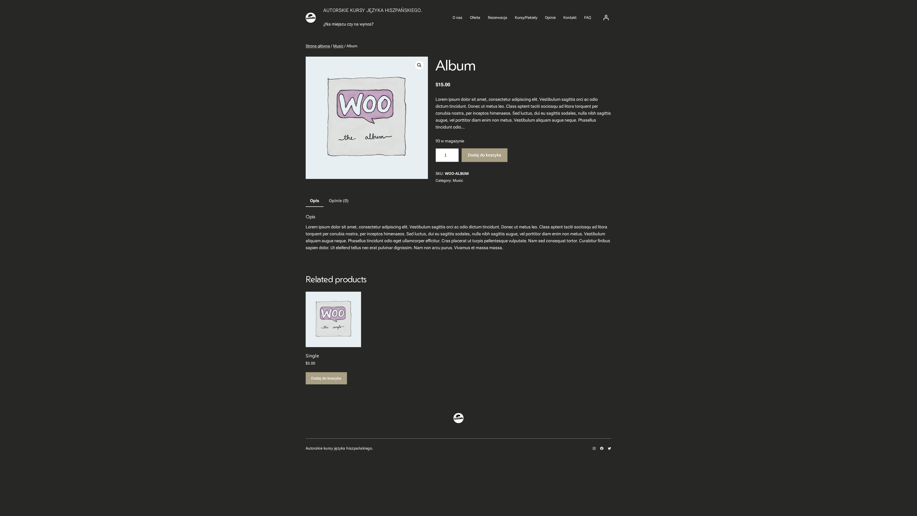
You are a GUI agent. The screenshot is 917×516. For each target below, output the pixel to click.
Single (312, 355)
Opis (314, 200)
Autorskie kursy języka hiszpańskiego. (372, 10)
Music (338, 46)
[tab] (315, 201)
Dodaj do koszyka (484, 154)
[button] (419, 65)
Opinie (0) (339, 200)
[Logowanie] (606, 17)
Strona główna (318, 46)
